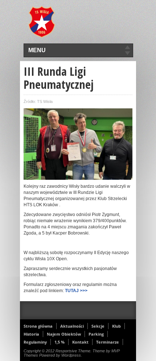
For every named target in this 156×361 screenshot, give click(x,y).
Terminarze (107, 342)
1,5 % (59, 342)
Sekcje (97, 326)
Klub (116, 326)
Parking (96, 334)
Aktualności (72, 326)
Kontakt (80, 342)
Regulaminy (35, 342)
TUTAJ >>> (76, 290)
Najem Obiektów (64, 334)
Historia (31, 334)
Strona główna (38, 326)
